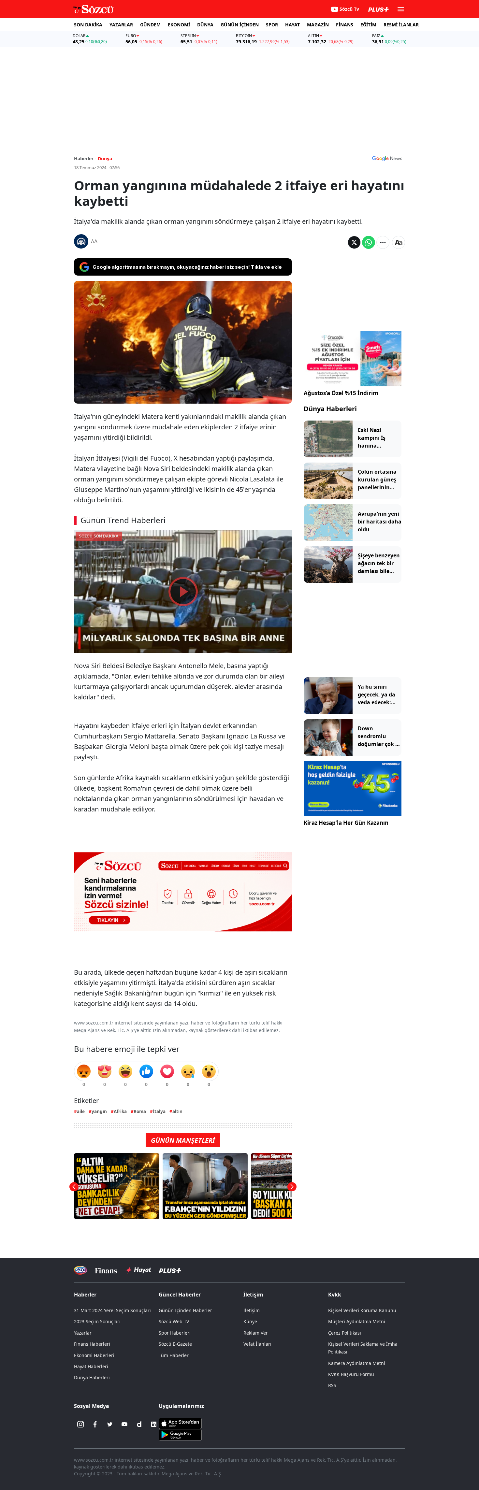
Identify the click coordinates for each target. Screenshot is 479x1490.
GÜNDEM (150, 24)
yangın (99, 1111)
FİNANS (344, 24)
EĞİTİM (368, 24)
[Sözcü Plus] (170, 1270)
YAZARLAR (121, 24)
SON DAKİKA (88, 24)
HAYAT (292, 24)
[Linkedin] (153, 1424)
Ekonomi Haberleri (94, 1355)
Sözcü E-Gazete (175, 1344)
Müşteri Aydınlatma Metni (356, 1321)
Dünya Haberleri (330, 408)
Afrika (120, 1111)
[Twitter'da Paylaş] (354, 242)
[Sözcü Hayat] (138, 1270)
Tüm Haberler (174, 1355)
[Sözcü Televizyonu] (80, 1270)
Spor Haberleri (175, 1333)
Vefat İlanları (257, 1344)
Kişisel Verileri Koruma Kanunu (362, 1310)
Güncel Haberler (180, 1294)
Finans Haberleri (92, 1344)
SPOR (272, 24)
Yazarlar (83, 1333)
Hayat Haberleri (91, 1366)
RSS (332, 1385)
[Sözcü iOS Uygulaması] (180, 1422)
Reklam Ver (255, 1333)
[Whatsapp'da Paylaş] (368, 242)
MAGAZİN (318, 24)
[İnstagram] (80, 1424)
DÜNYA (205, 24)
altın (177, 1111)
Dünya (105, 158)
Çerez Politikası (344, 1333)
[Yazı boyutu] (398, 242)
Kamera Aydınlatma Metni (356, 1363)
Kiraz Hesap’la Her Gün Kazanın (346, 822)
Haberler (85, 1294)
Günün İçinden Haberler (185, 1310)
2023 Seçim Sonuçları (97, 1321)
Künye (250, 1321)
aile (81, 1111)
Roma (140, 1111)
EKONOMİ (179, 24)
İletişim (251, 1310)
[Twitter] (109, 1424)
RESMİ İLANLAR (401, 24)
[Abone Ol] (387, 158)
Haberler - (85, 158)
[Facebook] (95, 1424)
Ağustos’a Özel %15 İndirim (341, 393)
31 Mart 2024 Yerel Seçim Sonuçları (112, 1310)
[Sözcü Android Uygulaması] (180, 1434)
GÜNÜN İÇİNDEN (240, 24)
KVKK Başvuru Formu (351, 1374)
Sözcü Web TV (174, 1321)
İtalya (159, 1111)
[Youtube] (124, 1424)
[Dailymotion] (139, 1424)
